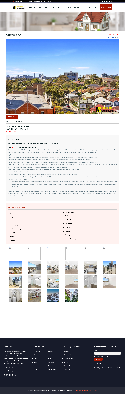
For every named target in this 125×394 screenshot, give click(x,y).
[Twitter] (104, 1)
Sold (46, 7)
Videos (76, 7)
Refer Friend (52, 370)
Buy (40, 7)
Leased (60, 7)
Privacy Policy (94, 391)
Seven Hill (67, 362)
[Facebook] (102, 1)
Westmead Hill (68, 355)
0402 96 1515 (18, 1)
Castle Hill (67, 366)
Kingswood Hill (68, 358)
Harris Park (67, 370)
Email (95, 350)
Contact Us (93, 7)
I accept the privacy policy (103, 356)
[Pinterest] (109, 1)
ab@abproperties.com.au (13, 371)
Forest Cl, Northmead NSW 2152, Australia (39, 1)
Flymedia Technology (82, 391)
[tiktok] (111, 1)
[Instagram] (107, 1)
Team (69, 7)
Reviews (50, 366)
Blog (84, 7)
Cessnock (66, 351)
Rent (53, 7)
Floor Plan (12, 117)
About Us (32, 7)
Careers (50, 351)
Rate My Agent (106, 7)
